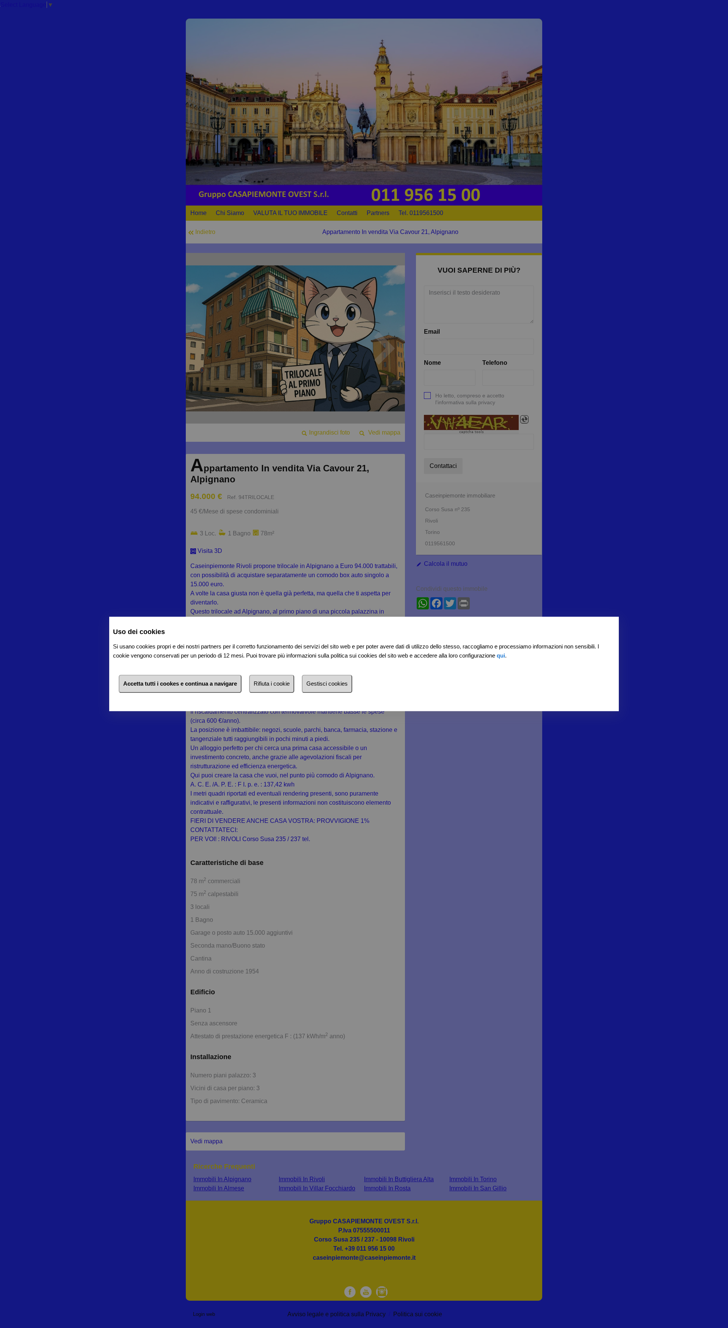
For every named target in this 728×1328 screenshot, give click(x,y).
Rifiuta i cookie (272, 684)
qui (501, 656)
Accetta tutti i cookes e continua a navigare (180, 684)
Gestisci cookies (327, 684)
